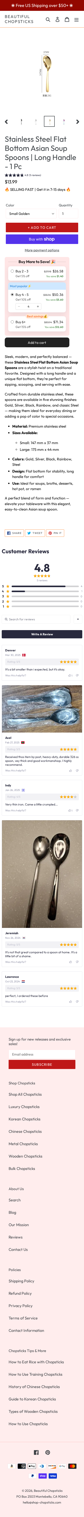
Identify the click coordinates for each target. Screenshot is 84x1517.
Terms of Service (23, 1318)
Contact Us (18, 1249)
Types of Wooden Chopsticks (33, 1411)
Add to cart (37, 342)
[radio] (37, 273)
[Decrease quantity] (19, 306)
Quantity (65, 205)
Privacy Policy (21, 1305)
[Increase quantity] (38, 306)
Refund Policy (20, 1293)
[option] (21, 121)
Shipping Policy (21, 1280)
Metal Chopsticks (23, 1143)
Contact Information (26, 1330)
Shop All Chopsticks (25, 1094)
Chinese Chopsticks (25, 1131)
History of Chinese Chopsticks (34, 1386)
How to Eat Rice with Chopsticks (36, 1361)
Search (15, 1199)
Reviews (16, 1237)
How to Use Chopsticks (28, 1423)
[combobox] (78, 619)
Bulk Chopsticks (22, 1168)
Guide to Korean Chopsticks (32, 1399)
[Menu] (76, 19)
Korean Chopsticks (24, 1119)
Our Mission (19, 1224)
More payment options (42, 250)
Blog (12, 1212)
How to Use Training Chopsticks (35, 1374)
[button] (23, 175)
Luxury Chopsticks (24, 1106)
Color (10, 205)
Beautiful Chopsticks (19, 19)
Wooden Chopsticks (25, 1156)
